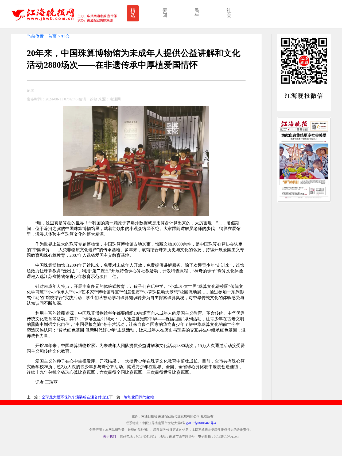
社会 (229, 13)
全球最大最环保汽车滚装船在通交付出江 (75, 397)
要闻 (164, 13)
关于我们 (109, 436)
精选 (132, 13)
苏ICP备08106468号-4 (201, 423)
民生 (197, 13)
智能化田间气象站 (139, 397)
